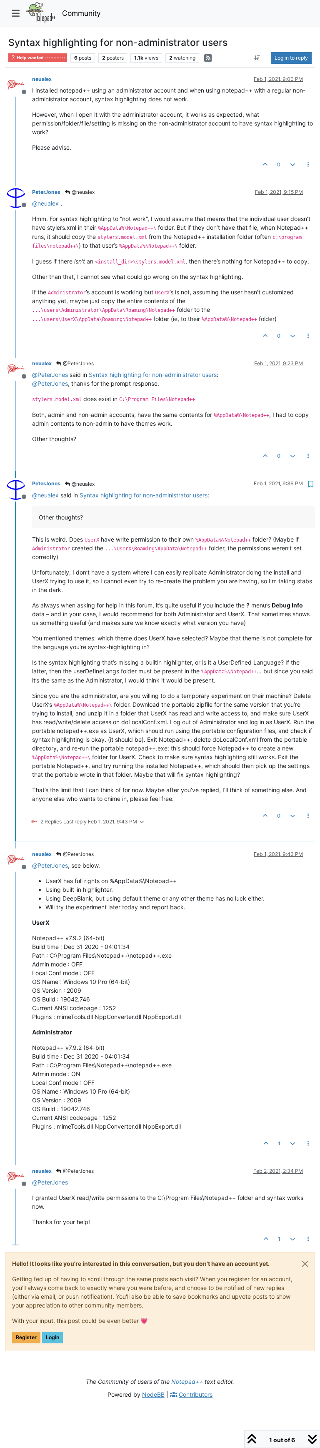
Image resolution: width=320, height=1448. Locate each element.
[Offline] (19, 84)
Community (81, 13)
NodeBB (153, 1394)
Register (26, 1337)
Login (52, 1337)
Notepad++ (187, 1381)
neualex (42, 79)
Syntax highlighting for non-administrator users (153, 374)
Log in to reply (291, 58)
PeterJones (46, 192)
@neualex (82, 192)
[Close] (305, 1263)
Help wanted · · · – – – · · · (40, 57)
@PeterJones (78, 363)
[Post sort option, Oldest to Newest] (257, 58)
